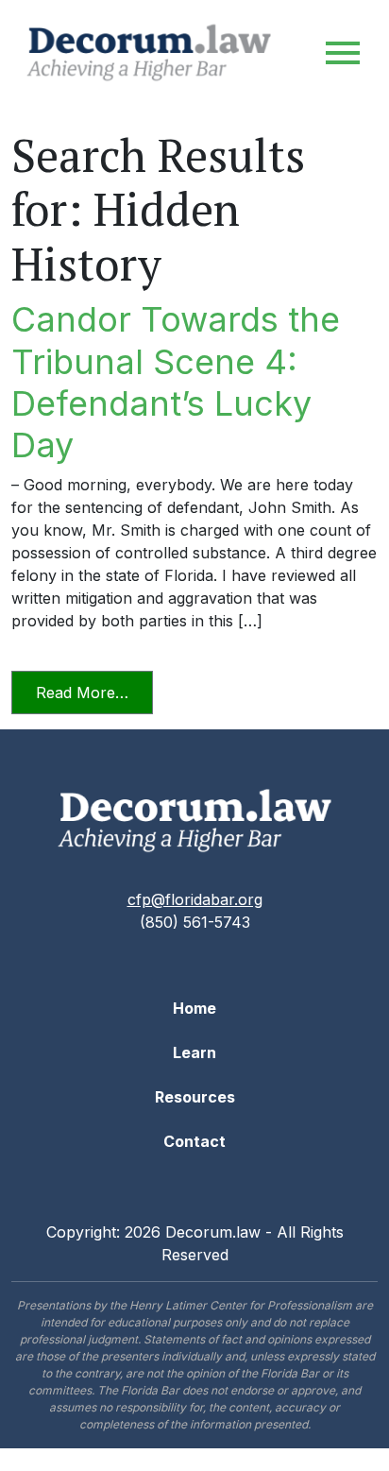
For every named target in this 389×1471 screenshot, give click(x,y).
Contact (194, 1141)
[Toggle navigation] (343, 53)
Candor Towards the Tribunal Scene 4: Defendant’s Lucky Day (175, 382)
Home (194, 1008)
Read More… (94, 692)
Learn (194, 1052)
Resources (195, 1096)
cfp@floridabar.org (194, 899)
